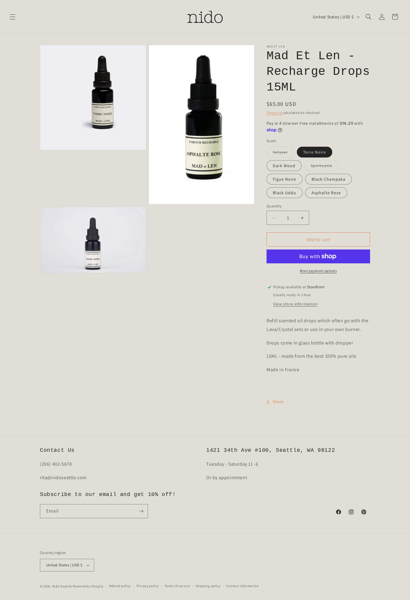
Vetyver (283, 153)
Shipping (274, 112)
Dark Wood (284, 165)
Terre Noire (314, 152)
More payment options (318, 270)
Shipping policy (208, 586)
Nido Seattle (62, 586)
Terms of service (177, 586)
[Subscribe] (141, 511)
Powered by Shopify (88, 586)
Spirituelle (325, 167)
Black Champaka (328, 179)
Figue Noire (284, 179)
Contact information (242, 586)
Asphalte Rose (326, 192)
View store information (295, 304)
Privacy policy (148, 586)
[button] (12, 16)
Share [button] (278, 401)
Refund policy (120, 586)
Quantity (274, 206)
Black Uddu (284, 192)
